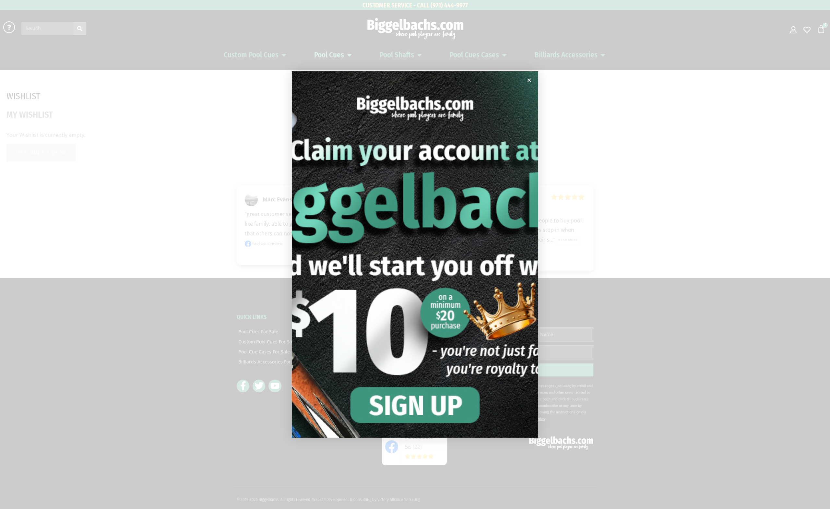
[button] (529, 80)
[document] (415, 254)
